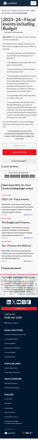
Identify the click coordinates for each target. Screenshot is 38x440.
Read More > (28, 215)
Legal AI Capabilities (9, 343)
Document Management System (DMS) (15, 334)
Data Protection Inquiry (11, 417)
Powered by (19, 161)
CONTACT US (20, 308)
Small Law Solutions (9, 357)
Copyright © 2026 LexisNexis (13, 32)
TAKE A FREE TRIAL (19, 152)
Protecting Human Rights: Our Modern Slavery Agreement (13, 422)
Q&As (32, 176)
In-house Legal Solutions (11, 339)
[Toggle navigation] (33, 3)
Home (4, 10)
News (6, 176)
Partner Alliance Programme (12, 372)
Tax (8, 10)
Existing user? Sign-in (19, 145)
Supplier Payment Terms (11, 368)
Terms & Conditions (9, 412)
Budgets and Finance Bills (20, 10)
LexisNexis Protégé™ (10, 352)
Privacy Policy (8, 399)
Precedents (25, 176)
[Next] (36, 285)
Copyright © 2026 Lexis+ (9, 429)
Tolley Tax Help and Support (12, 387)
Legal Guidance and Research (12, 348)
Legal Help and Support (10, 383)
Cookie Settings (8, 408)
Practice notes (15, 176)
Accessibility (7, 403)
